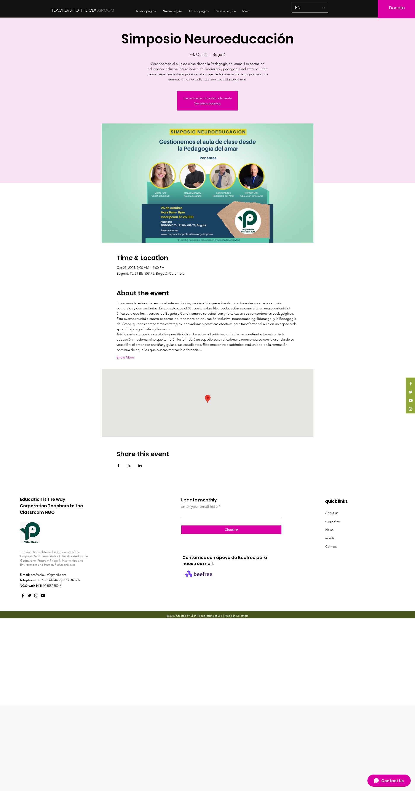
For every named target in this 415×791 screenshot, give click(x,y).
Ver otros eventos (207, 103)
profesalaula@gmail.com (48, 575)
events (329, 538)
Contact (331, 546)
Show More (125, 357)
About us (331, 513)
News (329, 530)
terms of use (214, 615)
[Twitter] (410, 392)
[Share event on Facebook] (119, 465)
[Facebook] (410, 383)
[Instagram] (410, 409)
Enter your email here (199, 506)
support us (332, 521)
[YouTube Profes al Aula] (42, 595)
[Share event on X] (129, 465)
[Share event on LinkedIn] (140, 465)
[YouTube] (410, 400)
